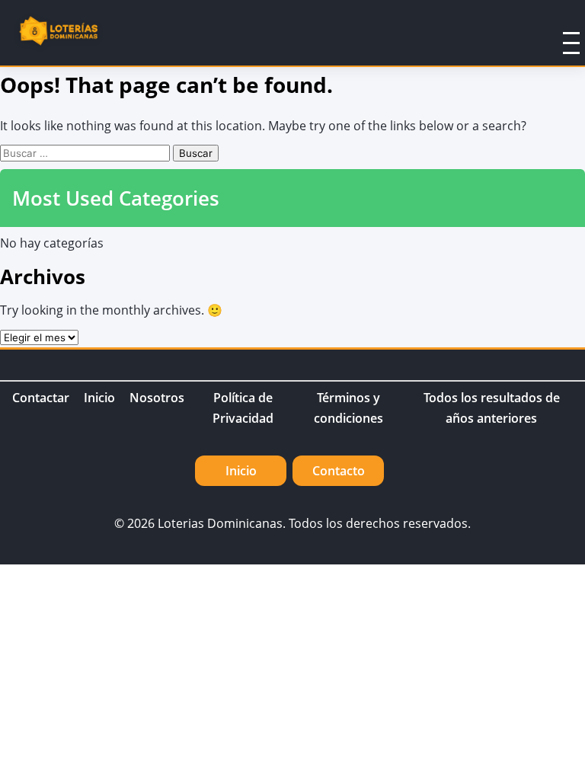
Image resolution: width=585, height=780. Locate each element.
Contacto (338, 470)
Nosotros (156, 397)
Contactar (40, 397)
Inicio (99, 397)
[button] (551, 33)
